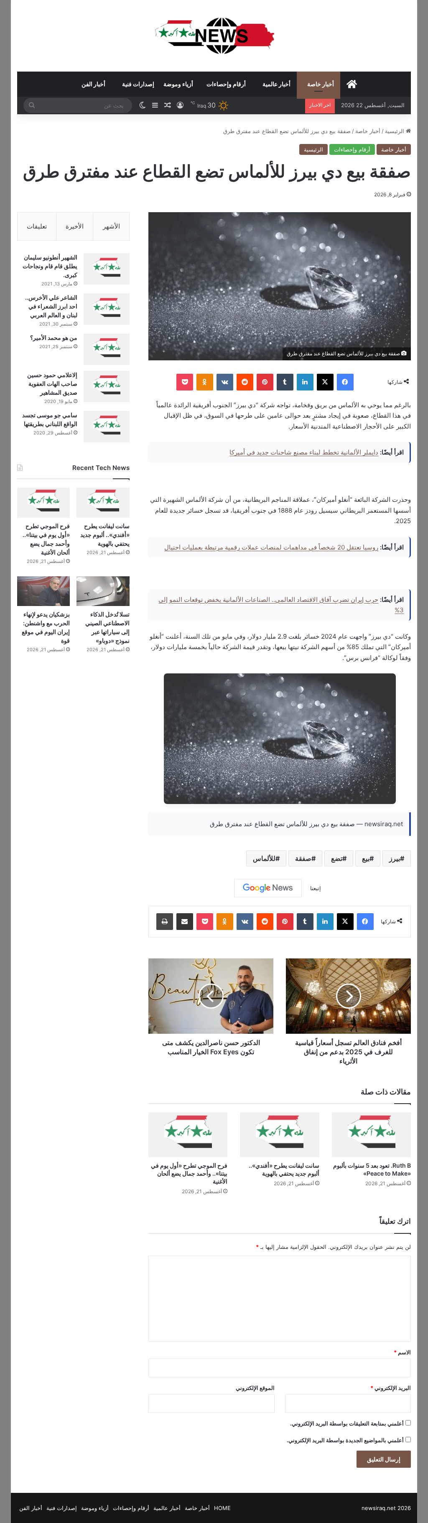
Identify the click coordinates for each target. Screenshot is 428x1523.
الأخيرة (75, 226)
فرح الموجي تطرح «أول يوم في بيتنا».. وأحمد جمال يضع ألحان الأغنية (189, 1173)
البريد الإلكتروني (390, 1387)
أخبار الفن (93, 83)
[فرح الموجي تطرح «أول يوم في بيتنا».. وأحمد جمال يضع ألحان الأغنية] (188, 1134)
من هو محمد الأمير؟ (53, 337)
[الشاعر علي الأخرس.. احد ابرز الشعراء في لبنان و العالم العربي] (107, 309)
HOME (222, 1508)
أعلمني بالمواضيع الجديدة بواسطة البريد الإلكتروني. (345, 1440)
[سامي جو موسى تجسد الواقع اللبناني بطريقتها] (107, 426)
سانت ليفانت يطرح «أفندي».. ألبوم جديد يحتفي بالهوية (105, 534)
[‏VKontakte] (225, 382)
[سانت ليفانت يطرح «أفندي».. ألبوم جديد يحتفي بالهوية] (279, 1134)
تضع (336, 858)
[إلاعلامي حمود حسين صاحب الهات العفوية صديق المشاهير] (107, 386)
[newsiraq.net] (214, 35)
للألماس (264, 858)
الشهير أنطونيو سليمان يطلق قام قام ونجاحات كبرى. (50, 266)
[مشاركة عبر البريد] (184, 921)
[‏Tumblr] (285, 382)
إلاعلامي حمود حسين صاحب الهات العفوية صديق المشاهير (52, 383)
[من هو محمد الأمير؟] (107, 349)
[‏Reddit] (245, 382)
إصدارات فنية (138, 83)
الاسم (402, 1352)
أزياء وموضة (178, 83)
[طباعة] (164, 921)
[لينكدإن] (305, 382)
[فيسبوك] (345, 382)
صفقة (303, 858)
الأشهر (111, 226)
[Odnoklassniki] (204, 382)
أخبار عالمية (276, 83)
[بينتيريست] (265, 382)
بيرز (394, 858)
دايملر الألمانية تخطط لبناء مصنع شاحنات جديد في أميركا (303, 452)
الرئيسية (395, 131)
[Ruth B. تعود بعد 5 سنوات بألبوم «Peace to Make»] (371, 1134)
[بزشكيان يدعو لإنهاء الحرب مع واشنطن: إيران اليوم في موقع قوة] (43, 591)
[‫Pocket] (184, 382)
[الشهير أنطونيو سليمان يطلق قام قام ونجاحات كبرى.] (107, 269)
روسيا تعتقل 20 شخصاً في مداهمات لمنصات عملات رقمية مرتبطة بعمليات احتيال (271, 547)
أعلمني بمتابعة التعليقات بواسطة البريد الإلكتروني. (347, 1423)
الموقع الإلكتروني (255, 1387)
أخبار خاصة (320, 83)
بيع (365, 858)
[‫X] (325, 382)
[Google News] (268, 888)
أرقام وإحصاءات (226, 83)
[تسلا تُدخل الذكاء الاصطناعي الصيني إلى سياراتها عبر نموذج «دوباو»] (103, 591)
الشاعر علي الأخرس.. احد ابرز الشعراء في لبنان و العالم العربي (51, 306)
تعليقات (37, 226)
